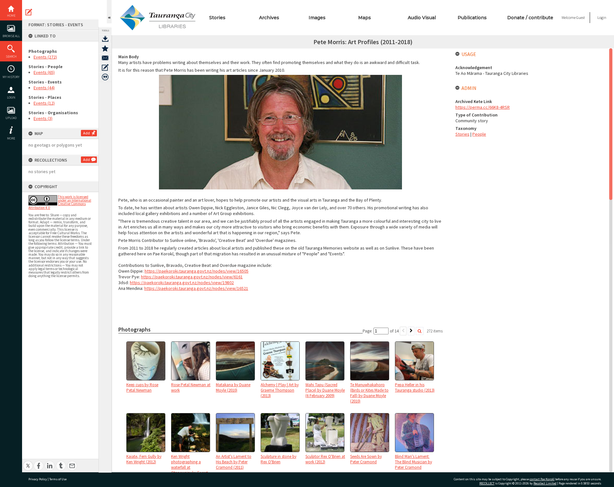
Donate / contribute (530, 17)
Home (11, 15)
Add (86, 133)
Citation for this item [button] (105, 77)
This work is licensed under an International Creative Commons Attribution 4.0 (59, 202)
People (479, 134)
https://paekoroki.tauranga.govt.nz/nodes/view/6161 (192, 277)
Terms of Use (58, 479)
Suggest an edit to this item (28, 12)
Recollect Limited (544, 483)
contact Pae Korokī (542, 479)
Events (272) (45, 57)
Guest (580, 17)
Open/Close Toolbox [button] (109, 11)
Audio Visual (422, 17)
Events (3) (43, 118)
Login (11, 97)
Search (11, 56)
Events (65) (44, 72)
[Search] (419, 331)
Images (317, 17)
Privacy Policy (37, 479)
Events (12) (44, 103)
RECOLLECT (486, 483)
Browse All (11, 36)
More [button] (11, 138)
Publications (472, 17)
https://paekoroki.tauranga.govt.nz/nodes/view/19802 (182, 282)
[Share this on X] (28, 462)
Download (105, 39)
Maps (364, 17)
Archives (269, 17)
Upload (11, 118)
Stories (217, 17)
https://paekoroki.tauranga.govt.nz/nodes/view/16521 (196, 288)
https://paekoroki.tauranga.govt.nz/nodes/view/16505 (196, 271)
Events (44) (44, 88)
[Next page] (411, 331)
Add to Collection (105, 48)
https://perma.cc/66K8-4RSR (482, 107)
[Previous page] (403, 331)
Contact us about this (105, 58)
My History (11, 77)
